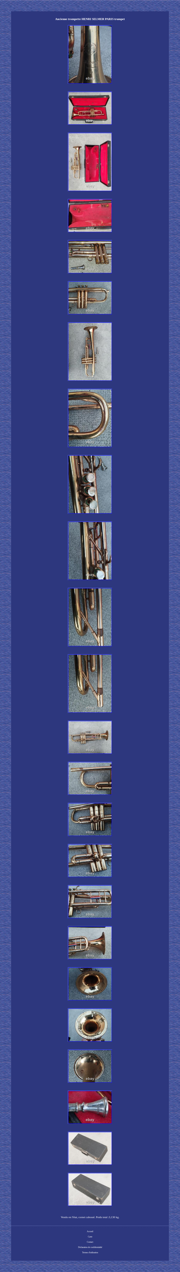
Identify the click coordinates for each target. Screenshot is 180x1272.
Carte (90, 1236)
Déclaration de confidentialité (90, 1247)
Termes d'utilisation (90, 1252)
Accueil (90, 1231)
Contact (90, 1242)
